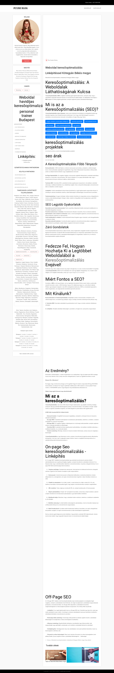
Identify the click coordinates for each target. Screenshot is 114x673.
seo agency (80, 129)
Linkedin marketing (20, 139)
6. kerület (31, 336)
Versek (17, 133)
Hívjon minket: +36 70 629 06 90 (92, 2)
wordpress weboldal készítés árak (55, 129)
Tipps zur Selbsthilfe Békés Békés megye (55, 661)
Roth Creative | (61, 671)
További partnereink (20, 152)
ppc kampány (50, 125)
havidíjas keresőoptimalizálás (88, 133)
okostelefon (33, 251)
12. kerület (31, 340)
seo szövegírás (90, 129)
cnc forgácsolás (19, 127)
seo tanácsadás (50, 137)
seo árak (47, 160)
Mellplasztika (27, 162)
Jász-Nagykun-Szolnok (33, 74)
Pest (32, 76)
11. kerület (25, 340)
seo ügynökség (70, 129)
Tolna (29, 78)
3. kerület (33, 334)
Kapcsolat (97, 8)
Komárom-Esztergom (21, 76)
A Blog (28, 53)
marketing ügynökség (77, 121)
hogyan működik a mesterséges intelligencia (57, 121)
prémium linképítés (51, 133)
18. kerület (31, 343)
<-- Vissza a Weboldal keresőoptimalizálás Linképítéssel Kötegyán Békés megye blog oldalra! (68, 640)
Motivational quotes (20, 178)
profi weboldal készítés (91, 121)
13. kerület (22, 341)
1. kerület (23, 334)
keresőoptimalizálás (20, 184)
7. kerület (23, 338)
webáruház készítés (21, 251)
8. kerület (28, 338)
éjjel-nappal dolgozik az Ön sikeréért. (76, 272)
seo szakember (74, 133)
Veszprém (35, 78)
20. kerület (29, 345)
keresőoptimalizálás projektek (52, 151)
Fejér (30, 72)
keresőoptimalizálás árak (84, 137)
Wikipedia (17, 148)
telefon (18, 255)
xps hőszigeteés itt (20, 181)
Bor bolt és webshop (20, 136)
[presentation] (96, 655)
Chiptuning (18, 142)
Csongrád (26, 72)
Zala (27, 80)
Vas (32, 78)
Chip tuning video (19, 145)
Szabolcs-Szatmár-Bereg (22, 78)
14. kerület (28, 341)
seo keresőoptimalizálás (21, 187)
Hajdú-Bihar (21, 74)
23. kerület (29, 347)
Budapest (21, 72)
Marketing (18, 90)
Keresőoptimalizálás (64, 260)
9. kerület (33, 338)
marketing (26, 255)
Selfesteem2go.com (20, 174)
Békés (28, 70)
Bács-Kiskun (19, 70)
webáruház (19, 259)
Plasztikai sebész (19, 130)
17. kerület (25, 343)
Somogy (35, 76)
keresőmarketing (63, 133)
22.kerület (23, 347)
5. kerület (26, 336)
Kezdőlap (87, 8)
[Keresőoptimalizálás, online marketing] (20, 10)
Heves (26, 74)
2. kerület (28, 334)
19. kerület (23, 345)
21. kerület (35, 345)
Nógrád (29, 76)
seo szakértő (77, 125)
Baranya (25, 70)
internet (26, 90)
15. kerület (34, 341)
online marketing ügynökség (63, 125)
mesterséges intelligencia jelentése (66, 137)
